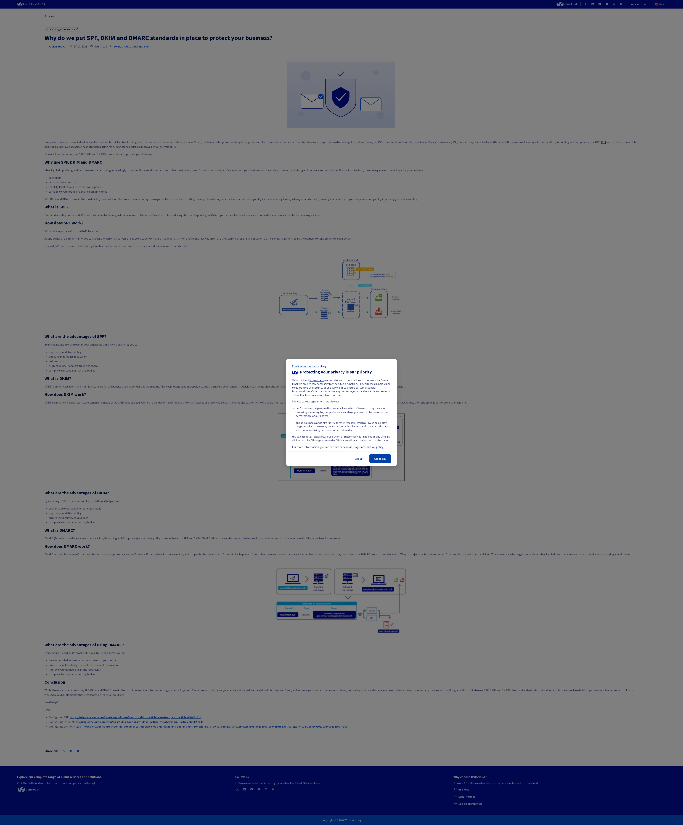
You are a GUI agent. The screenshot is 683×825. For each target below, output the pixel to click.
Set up (359, 458)
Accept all (380, 458)
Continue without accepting (309, 366)
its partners (316, 380)
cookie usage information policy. (364, 447)
